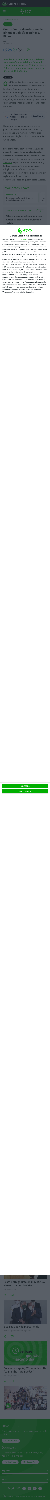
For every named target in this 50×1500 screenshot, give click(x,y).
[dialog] (25, 750)
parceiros (23, 239)
